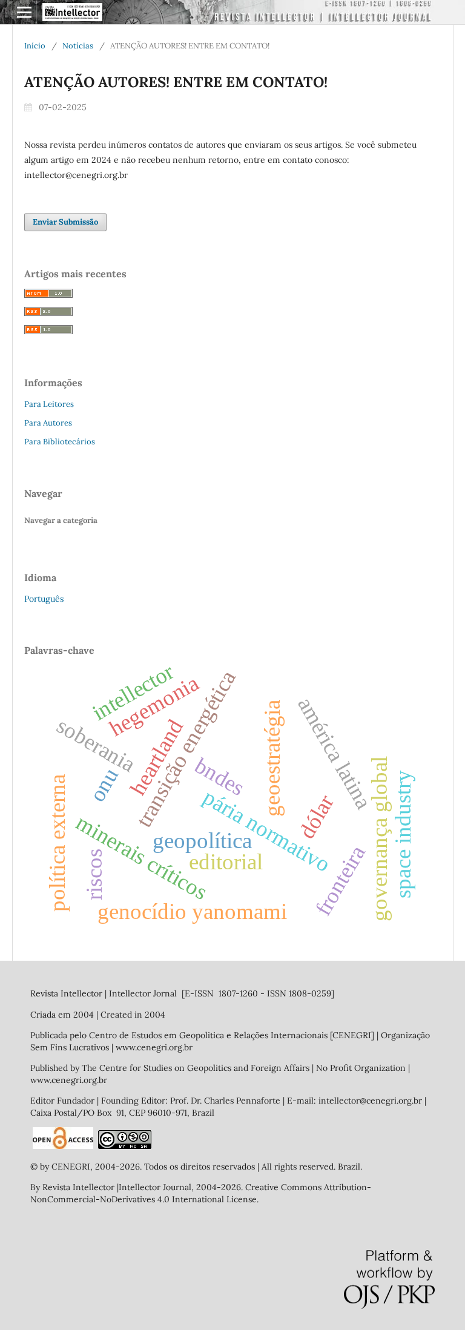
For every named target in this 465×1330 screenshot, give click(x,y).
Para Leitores (49, 404)
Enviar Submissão (65, 222)
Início (34, 46)
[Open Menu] (24, 12)
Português (44, 598)
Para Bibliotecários (59, 441)
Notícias (77, 46)
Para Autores (48, 423)
